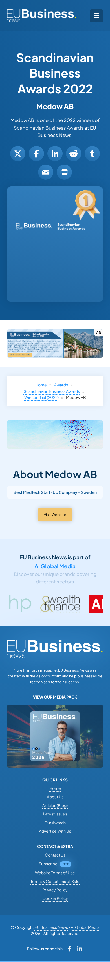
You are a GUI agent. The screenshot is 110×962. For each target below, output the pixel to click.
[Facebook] (36, 153)
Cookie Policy (55, 898)
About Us (55, 796)
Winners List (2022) (41, 397)
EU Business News (51, 927)
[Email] (45, 172)
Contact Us (55, 854)
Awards (61, 384)
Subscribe (48, 863)
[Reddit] (73, 153)
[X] (17, 153)
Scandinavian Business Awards (48, 128)
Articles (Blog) (55, 805)
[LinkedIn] (55, 153)
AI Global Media (55, 566)
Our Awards (55, 822)
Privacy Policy (55, 889)
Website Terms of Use (55, 872)
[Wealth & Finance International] (41, 604)
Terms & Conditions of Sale (55, 881)
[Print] (64, 172)
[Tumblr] (92, 153)
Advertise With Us (55, 830)
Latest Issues (55, 813)
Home (41, 384)
